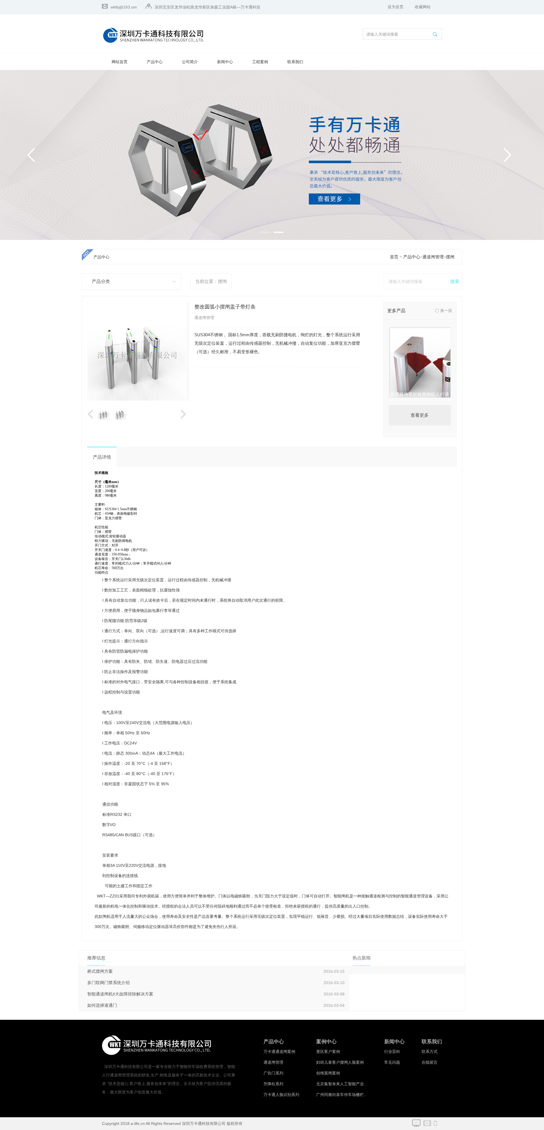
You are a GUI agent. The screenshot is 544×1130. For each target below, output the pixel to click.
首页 (394, 257)
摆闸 (450, 257)
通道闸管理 (433, 257)
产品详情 (102, 457)
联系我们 (295, 62)
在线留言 (429, 1062)
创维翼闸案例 (328, 1073)
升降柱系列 (273, 1084)
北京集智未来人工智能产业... (341, 1084)
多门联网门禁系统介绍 (108, 982)
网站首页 (120, 62)
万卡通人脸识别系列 (281, 1095)
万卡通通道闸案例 (279, 1052)
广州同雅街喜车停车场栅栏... (341, 1095)
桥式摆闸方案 (100, 971)
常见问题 (392, 1062)
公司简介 (190, 62)
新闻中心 (225, 62)
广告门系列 (273, 1073)
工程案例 (260, 62)
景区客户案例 (328, 1052)
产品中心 (155, 62)
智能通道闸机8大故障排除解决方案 (120, 994)
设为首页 (395, 7)
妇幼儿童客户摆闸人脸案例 (340, 1062)
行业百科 (392, 1052)
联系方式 (429, 1052)
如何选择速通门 (102, 1005)
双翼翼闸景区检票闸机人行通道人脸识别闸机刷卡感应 (419, 398)
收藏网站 (423, 7)
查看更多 (420, 415)
